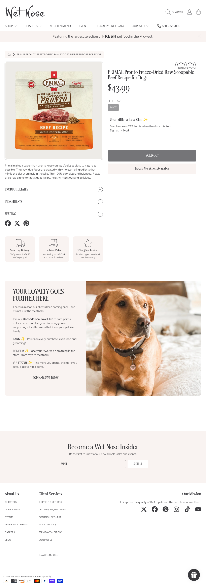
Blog (8, 539)
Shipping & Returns (50, 501)
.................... (45, 547)
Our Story (11, 501)
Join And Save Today (45, 378)
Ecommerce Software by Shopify (36, 576)
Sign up (114, 130)
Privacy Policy (47, 524)
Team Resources (48, 554)
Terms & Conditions (50, 532)
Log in (126, 130)
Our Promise (12, 509)
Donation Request (50, 517)
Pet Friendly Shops (16, 524)
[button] (175, 12)
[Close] (199, 36)
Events (9, 517)
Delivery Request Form (52, 509)
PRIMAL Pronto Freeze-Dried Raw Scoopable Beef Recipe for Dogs (59, 54)
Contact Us (45, 539)
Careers (10, 532)
